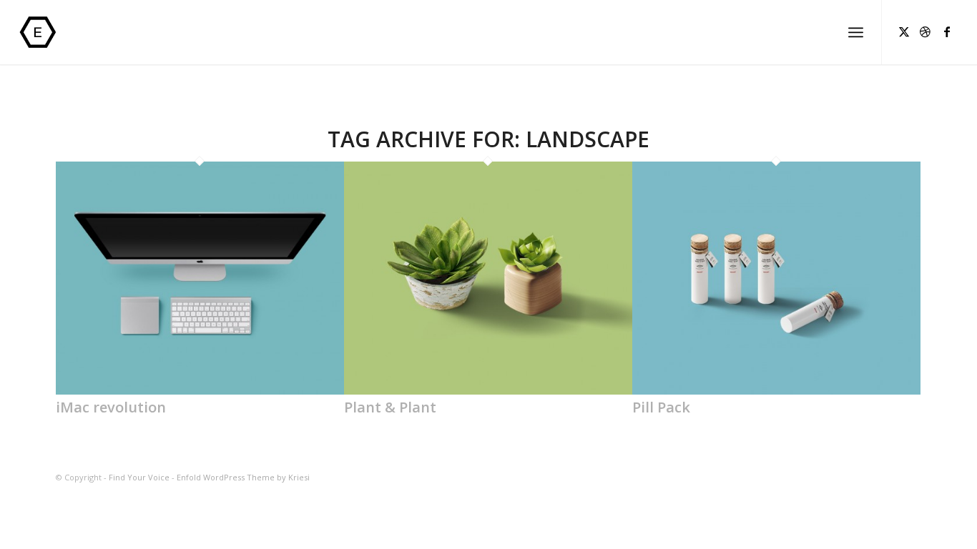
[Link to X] (904, 31)
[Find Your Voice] (51, 32)
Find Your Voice (139, 477)
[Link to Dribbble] (925, 31)
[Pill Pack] (776, 390)
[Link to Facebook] (947, 31)
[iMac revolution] (200, 390)
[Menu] (855, 32)
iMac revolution (111, 407)
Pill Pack (661, 407)
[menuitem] (855, 32)
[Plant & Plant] (488, 390)
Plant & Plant (390, 407)
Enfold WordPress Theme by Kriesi (243, 477)
